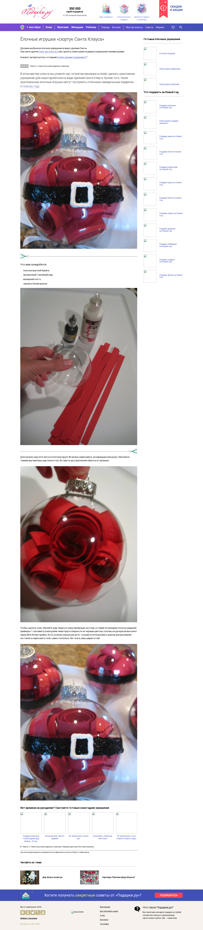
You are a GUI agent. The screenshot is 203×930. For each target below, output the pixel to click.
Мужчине (63, 27)
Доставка (104, 924)
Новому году (31, 86)
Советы (149, 27)
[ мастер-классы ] (48, 51)
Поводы (105, 27)
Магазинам (105, 907)
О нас (102, 915)
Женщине (77, 27)
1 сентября (33, 27)
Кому (49, 27)
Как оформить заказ (109, 911)
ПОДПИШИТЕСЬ (169, 895)
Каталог (116, 27)
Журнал (160, 27)
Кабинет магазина (28, 918)
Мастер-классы (134, 27)
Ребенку (91, 27)
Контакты (104, 920)
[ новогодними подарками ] (71, 57)
